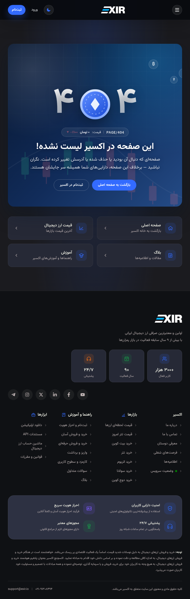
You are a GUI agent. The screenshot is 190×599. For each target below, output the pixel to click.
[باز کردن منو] (177, 10)
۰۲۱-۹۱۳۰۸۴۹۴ (43, 589)
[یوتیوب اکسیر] (82, 394)
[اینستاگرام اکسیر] (27, 394)
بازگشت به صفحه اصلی (114, 185)
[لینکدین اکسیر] (54, 394)
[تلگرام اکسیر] (13, 394)
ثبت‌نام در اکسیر (71, 185)
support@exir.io (18, 589)
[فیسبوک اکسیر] (68, 394)
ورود (34, 10)
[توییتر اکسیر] (41, 394)
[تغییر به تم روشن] (49, 10)
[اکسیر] (113, 9)
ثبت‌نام (17, 10)
